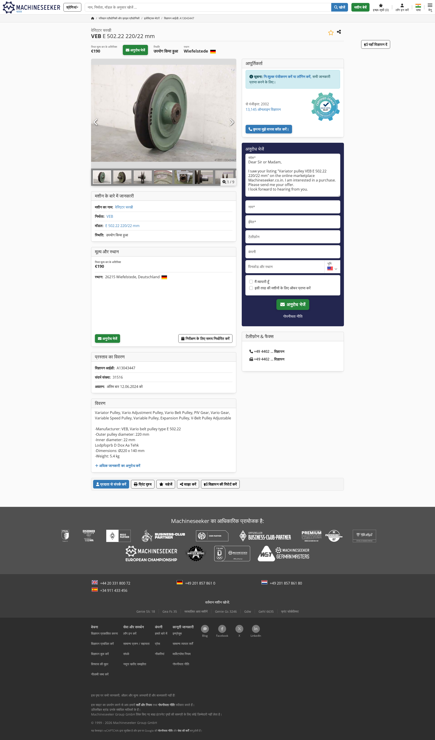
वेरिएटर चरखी (124, 207)
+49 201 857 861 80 (286, 583)
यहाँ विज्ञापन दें (377, 44)
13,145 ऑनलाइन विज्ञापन (263, 109)
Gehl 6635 (266, 611)
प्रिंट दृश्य (145, 484)
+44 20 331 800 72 (115, 583)
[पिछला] (95, 122)
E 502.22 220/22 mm (122, 225)
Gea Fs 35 (169, 611)
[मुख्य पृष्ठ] (92, 18)
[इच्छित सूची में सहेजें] (331, 33)
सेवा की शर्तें (183, 731)
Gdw (247, 611)
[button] (430, 7)
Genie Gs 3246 (226, 611)
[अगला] (231, 122)
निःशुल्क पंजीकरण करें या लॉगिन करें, (288, 76)
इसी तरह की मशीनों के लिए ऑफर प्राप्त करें (283, 287)
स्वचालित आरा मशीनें (196, 611)
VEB (109, 216)
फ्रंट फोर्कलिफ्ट (290, 611)
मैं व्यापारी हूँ (262, 281)
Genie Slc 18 (145, 611)
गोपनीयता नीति (292, 316)
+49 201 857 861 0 (200, 583)
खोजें (341, 7)
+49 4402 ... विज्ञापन (269, 351)
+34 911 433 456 (113, 590)
